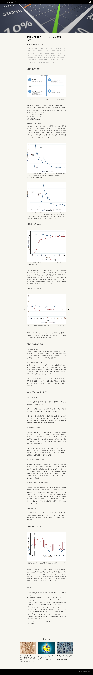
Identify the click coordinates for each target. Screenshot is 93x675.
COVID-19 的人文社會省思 (8, 2)
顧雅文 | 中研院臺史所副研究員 (64, 659)
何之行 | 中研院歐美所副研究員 (27, 661)
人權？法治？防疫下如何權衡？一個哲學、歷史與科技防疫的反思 (28, 658)
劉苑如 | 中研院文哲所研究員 (45, 659)
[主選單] (90, 2)
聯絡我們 (4, 672)
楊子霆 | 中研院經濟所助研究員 (35, 44)
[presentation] (25, 158)
